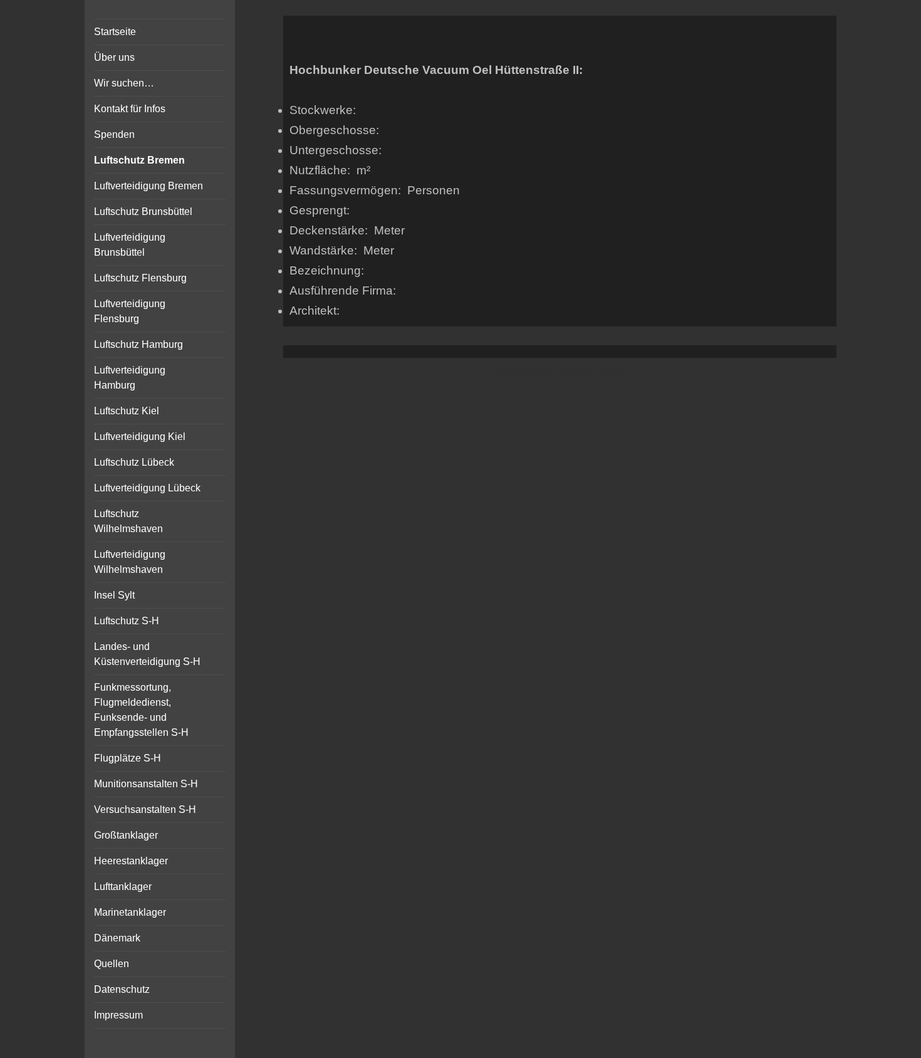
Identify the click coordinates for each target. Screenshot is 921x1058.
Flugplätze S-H (127, 758)
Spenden (114, 134)
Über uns (114, 57)
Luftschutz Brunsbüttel (143, 211)
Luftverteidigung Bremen (148, 186)
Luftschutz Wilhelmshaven (128, 521)
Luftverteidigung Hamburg (129, 377)
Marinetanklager (130, 912)
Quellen (111, 963)
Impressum (118, 1015)
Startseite (115, 31)
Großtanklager (126, 835)
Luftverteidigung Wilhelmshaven (129, 562)
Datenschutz (122, 989)
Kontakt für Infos (129, 108)
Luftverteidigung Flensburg (129, 311)
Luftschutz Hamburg (138, 344)
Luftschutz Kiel (126, 411)
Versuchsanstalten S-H (145, 809)
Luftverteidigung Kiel (139, 436)
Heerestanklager (131, 861)
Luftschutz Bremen (139, 160)
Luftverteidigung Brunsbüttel (129, 245)
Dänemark (117, 938)
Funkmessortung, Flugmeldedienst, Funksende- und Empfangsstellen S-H (141, 710)
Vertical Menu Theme (584, 371)
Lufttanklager (123, 886)
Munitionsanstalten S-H (146, 783)
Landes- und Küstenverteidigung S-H (147, 654)
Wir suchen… (124, 83)
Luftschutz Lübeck (134, 462)
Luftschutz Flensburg (140, 278)
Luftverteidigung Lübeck (147, 488)
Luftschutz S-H (126, 620)
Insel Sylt (114, 595)
